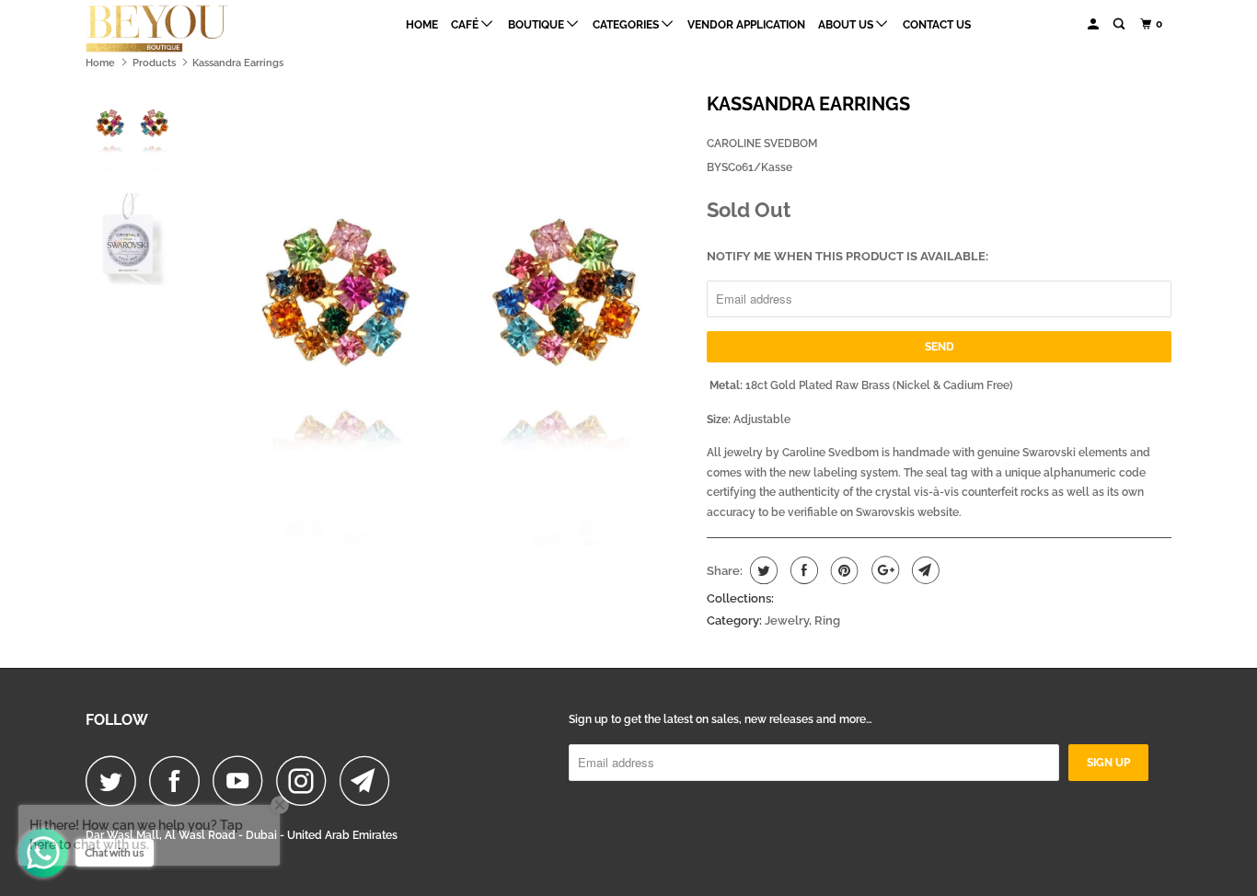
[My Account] (1094, 24)
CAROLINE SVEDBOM (762, 143)
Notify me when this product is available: (847, 256)
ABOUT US (847, 24)
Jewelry (787, 620)
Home (422, 24)
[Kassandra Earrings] (447, 325)
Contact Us (937, 24)
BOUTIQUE (537, 24)
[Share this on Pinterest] (842, 570)
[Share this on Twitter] (761, 570)
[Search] (1120, 24)
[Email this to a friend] (923, 570)
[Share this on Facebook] (802, 570)
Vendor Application (746, 24)
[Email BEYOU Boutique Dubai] (370, 780)
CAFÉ (466, 24)
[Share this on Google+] (883, 570)
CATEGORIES (627, 24)
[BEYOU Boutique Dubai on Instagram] (306, 780)
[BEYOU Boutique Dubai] (180, 28)
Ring (827, 620)
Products (154, 63)
